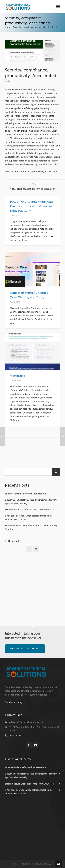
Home (8, 27)
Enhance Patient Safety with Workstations (25, 493)
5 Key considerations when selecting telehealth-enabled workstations (28, 517)
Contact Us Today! (27, 648)
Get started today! (14, 702)
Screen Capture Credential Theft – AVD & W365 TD (29, 509)
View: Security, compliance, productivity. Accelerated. (31, 171)
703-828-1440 (15, 735)
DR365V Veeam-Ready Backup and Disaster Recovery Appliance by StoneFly (31, 501)
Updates (8, 81)
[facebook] (29, 549)
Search (56, 472)
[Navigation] (58, 6)
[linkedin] (36, 549)
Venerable (17, 375)
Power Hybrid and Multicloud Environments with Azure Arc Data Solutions (32, 206)
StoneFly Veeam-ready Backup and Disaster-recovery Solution (31, 527)
